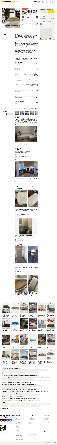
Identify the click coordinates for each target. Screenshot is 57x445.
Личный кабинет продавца (32, 431)
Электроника (18, 422)
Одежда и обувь (18, 423)
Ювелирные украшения (19, 439)
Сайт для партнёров (31, 435)
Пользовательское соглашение (11, 443)
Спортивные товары (19, 434)
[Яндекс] (55, 443)
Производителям (46, 419)
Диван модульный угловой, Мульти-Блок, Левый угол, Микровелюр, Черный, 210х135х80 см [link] (6, 330)
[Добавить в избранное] (9, 303)
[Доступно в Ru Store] (10, 421)
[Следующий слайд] (19, 18)
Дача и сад (17, 430)
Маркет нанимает (46, 422)
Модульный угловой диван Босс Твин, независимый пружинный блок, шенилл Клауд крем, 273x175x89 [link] (14, 362)
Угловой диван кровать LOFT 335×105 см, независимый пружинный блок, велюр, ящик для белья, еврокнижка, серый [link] (15, 346)
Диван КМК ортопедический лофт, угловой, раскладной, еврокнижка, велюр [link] (41, 330)
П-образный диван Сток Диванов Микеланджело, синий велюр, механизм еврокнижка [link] (14, 330)
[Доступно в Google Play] (4, 421)
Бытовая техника (18, 419)
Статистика (4, 443)
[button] (25, 9)
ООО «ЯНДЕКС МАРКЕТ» (52, 442)
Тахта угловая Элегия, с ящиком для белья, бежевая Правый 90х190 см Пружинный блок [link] (32, 346)
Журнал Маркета (30, 423)
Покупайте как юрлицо (31, 419)
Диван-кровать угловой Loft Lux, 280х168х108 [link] (23, 330)
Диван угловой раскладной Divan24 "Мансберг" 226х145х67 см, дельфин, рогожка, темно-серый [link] (50, 346)
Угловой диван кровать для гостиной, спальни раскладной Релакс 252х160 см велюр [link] (41, 346)
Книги (17, 431)
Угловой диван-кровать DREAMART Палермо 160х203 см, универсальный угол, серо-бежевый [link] (14, 315)
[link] (11, 368)
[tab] (4, 4)
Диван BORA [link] (49, 361)
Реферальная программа (47, 418)
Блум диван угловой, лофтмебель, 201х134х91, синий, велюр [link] (23, 362)
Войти (53, 1)
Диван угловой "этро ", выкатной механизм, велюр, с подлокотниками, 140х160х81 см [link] (23, 315)
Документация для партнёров (32, 434)
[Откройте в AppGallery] (7, 421)
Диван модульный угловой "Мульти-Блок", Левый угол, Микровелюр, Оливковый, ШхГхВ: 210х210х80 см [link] (50, 315)
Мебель (17, 418)
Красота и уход (18, 427)
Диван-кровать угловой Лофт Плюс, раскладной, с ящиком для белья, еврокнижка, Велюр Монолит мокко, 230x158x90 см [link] (50, 330)
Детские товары (18, 438)
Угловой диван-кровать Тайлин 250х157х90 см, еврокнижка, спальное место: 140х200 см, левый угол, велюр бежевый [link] (41, 362)
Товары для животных (19, 435)
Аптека (17, 426)
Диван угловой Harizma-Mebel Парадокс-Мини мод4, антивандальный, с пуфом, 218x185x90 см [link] (41, 315)
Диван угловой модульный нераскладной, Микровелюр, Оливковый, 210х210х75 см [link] (6, 362)
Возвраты (29, 422)
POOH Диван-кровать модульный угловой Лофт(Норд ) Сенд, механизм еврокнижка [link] (23, 346)
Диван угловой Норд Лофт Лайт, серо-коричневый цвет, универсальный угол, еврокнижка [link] (32, 315)
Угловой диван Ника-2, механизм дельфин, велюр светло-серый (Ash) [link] (32, 362)
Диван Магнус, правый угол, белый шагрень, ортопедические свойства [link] (32, 330)
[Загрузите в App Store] (1, 421)
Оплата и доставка (31, 418)
